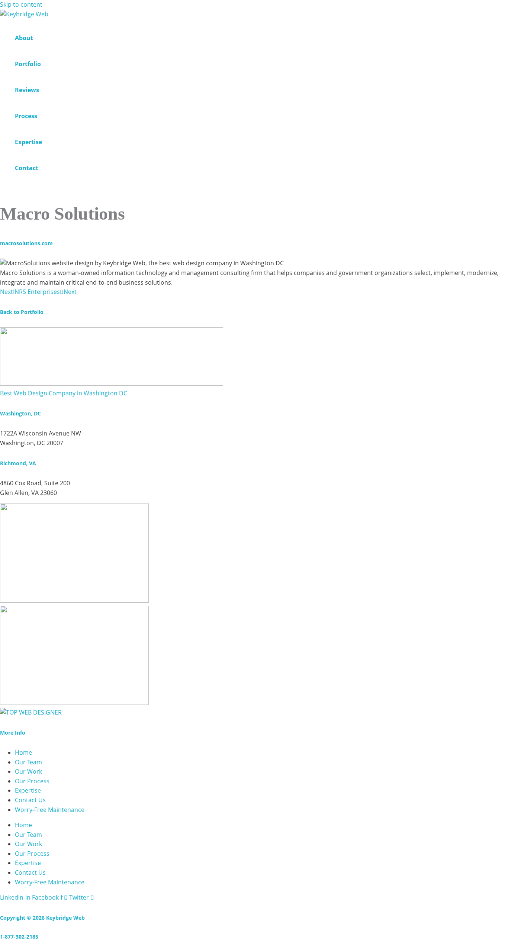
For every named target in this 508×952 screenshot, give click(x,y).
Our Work (28, 771)
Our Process (32, 781)
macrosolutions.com (26, 243)
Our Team (28, 762)
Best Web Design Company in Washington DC (63, 393)
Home (23, 752)
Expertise (28, 790)
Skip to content (21, 4)
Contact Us (30, 800)
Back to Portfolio (22, 311)
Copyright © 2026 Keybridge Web (42, 917)
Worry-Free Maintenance (49, 810)
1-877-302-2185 (19, 936)
